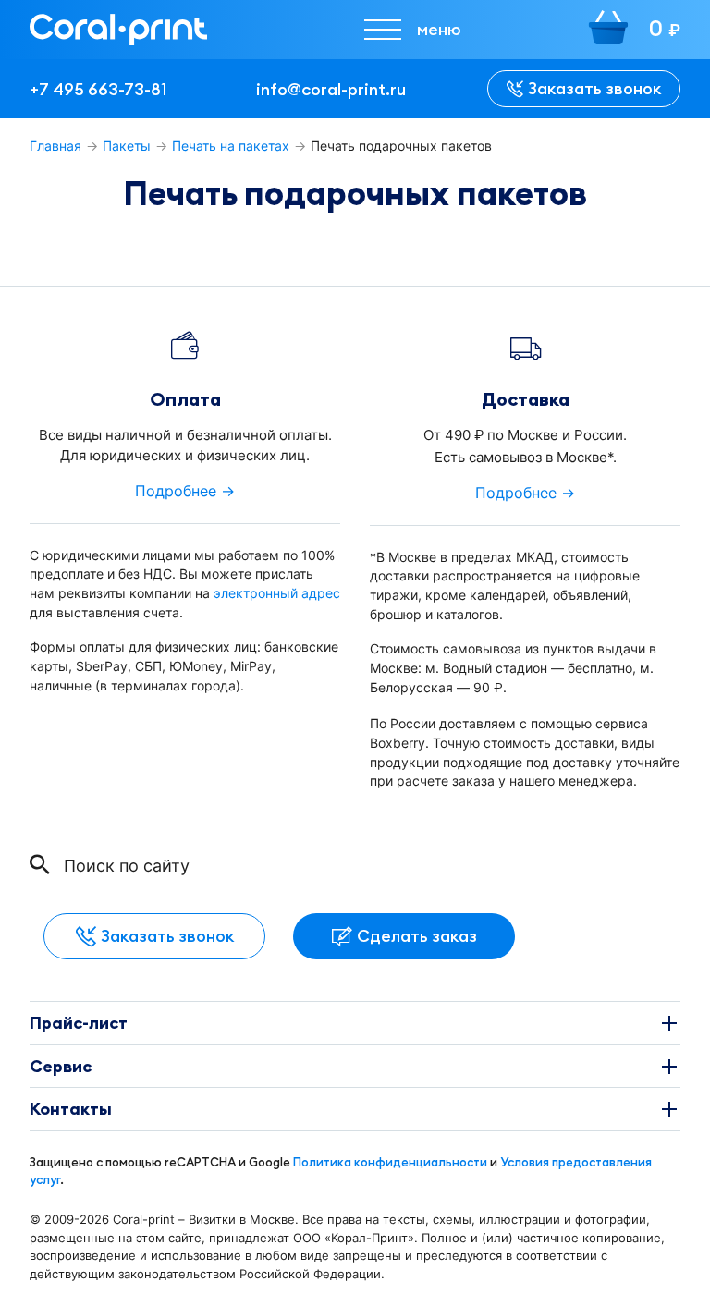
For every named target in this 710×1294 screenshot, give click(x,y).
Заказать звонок (594, 88)
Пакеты (127, 145)
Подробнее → (185, 491)
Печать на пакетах (230, 145)
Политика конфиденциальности (390, 1161)
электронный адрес (277, 593)
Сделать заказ (417, 935)
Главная (55, 145)
